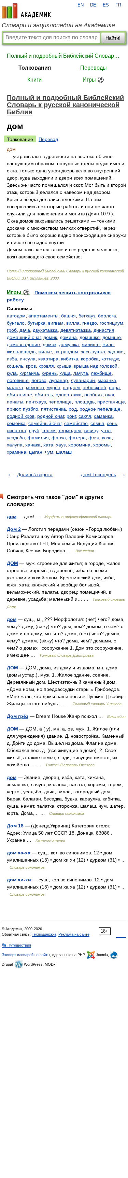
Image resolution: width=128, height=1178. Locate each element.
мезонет (35, 387)
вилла (73, 323)
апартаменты (43, 315)
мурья (53, 387)
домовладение (23, 344)
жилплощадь (21, 351)
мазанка (107, 380)
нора (114, 387)
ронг (71, 416)
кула (12, 373)
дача (24, 330)
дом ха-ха (18, 852)
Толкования (34, 68)
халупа (15, 445)
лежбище (101, 373)
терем (49, 430)
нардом (71, 387)
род (73, 409)
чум (49, 452)
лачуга (80, 373)
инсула (27, 358)
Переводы (93, 68)
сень (112, 423)
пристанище (111, 402)
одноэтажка (69, 394)
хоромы (102, 445)
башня (68, 315)
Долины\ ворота (35, 474)
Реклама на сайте (73, 934)
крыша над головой (95, 366)
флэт (93, 437)
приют (13, 409)
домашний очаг (24, 337)
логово (38, 380)
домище (111, 337)
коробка (90, 358)
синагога (16, 430)
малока (15, 387)
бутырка (36, 323)
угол (106, 430)
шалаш (64, 452)
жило (108, 344)
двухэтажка (45, 330)
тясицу (91, 430)
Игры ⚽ (93, 80)
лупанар (58, 380)
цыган (35, 452)
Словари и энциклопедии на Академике (58, 25)
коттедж (110, 358)
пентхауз (36, 402)
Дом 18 (15, 825)
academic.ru (26, 10)
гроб (12, 330)
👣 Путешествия (16, 945)
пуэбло (30, 409)
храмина (16, 452)
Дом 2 (14, 529)
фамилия (38, 437)
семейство (76, 423)
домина (68, 337)
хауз (61, 445)
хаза (107, 437)
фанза (59, 437)
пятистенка (53, 409)
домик (50, 337)
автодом (16, 315)
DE (93, 5)
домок (49, 344)
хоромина (79, 445)
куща (65, 373)
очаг (109, 394)
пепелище (60, 402)
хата (48, 445)
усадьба (16, 437)
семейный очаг (44, 423)
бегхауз (87, 315)
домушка (69, 344)
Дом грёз (17, 716)
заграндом (66, 351)
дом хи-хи (19, 879)
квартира (48, 358)
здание (116, 351)
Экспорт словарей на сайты (26, 955)
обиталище (19, 394)
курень (49, 373)
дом (11, 516)
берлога (107, 315)
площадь (84, 402)
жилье (45, 351)
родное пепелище (100, 409)
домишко (90, 337)
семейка (16, 423)
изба (12, 358)
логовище (18, 380)
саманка (103, 416)
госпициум (111, 323)
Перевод (48, 139)
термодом (69, 430)
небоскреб (94, 387)
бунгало (16, 323)
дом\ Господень (98, 474)
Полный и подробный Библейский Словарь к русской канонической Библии (64, 56)
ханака (33, 445)
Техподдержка (44, 934)
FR (118, 5)
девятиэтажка (75, 330)
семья (97, 423)
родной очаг (50, 416)
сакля (85, 416)
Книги (34, 80)
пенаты (15, 402)
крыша (64, 366)
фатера (77, 437)
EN (80, 5)
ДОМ (12, 563)
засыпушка (93, 351)
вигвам (55, 323)
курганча (29, 373)
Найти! (112, 38)
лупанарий (83, 380)
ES (106, 5)
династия (104, 330)
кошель (15, 366)
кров (31, 366)
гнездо (89, 323)
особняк (93, 394)
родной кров (20, 416)
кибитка (69, 358)
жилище (91, 344)
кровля (46, 366)
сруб (34, 430)
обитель (44, 394)
